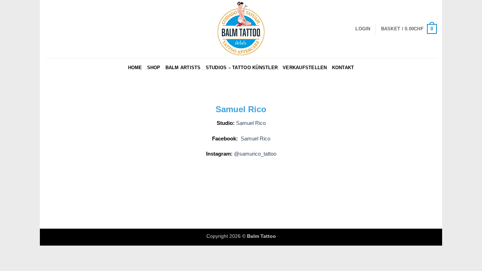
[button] (362, 29)
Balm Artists (183, 67)
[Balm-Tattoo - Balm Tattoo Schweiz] (241, 29)
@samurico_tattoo (255, 154)
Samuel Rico (251, 123)
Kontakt (343, 67)
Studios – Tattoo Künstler (242, 67)
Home (135, 67)
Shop (154, 67)
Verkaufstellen (305, 67)
